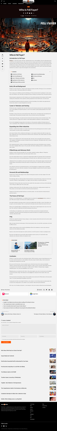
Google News (35, 293)
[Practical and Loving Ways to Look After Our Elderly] (53, 366)
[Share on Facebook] (23, 13)
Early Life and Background (17, 76)
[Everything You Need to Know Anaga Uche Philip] (31, 245)
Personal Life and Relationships (39, 74)
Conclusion (35, 80)
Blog (28, 6)
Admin (23, 15)
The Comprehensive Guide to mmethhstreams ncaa (14, 304)
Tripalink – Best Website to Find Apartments (11, 382)
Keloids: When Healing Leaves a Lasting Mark (11, 399)
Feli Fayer (11, 60)
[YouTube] (4, 426)
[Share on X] (25, 13)
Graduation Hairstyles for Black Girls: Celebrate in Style (13, 393)
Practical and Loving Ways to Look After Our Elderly (13, 366)
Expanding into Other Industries (18, 80)
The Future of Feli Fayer (37, 76)
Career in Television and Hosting (18, 78)
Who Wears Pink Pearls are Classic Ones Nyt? (11, 350)
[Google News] (31, 294)
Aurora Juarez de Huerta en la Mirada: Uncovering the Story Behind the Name (19, 307)
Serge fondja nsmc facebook (7, 355)
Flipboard (6, 293)
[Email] (29, 13)
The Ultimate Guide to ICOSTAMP (8, 372)
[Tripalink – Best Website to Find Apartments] (53, 383)
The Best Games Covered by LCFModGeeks (11, 377)
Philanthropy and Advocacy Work (18, 82)
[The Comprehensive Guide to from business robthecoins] (53, 388)
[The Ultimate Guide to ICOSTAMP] (53, 372)
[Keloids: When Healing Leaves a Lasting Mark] (53, 399)
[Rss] (6, 426)
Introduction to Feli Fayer (17, 74)
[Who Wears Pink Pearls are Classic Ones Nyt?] (53, 350)
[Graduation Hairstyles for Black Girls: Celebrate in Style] (53, 393)
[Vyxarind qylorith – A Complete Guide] (17, 245)
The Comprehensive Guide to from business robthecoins (13, 388)
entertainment (40, 198)
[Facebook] (1, 426)
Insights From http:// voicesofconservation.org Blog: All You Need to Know (19, 302)
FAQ (33, 78)
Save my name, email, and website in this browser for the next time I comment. (14, 339)
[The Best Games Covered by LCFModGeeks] (53, 377)
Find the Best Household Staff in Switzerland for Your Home (14, 361)
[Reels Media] (28, 1)
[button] (2, 1)
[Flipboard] (3, 294)
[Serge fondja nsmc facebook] (53, 356)
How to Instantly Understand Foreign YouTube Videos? (15, 305)
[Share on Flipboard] (27, 13)
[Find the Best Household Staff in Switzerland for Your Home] (53, 361)
